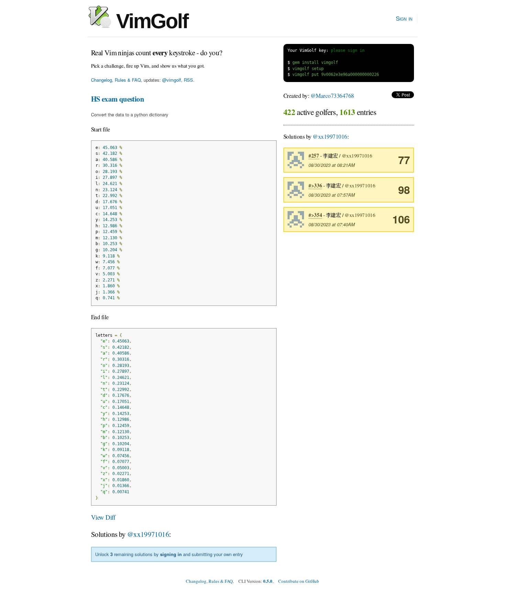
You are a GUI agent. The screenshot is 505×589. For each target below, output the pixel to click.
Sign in (404, 18)
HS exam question (117, 99)
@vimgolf (171, 80)
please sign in (347, 50)
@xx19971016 (148, 534)
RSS (188, 80)
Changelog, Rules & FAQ (116, 80)
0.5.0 (267, 581)
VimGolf (149, 21)
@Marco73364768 (332, 96)
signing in (171, 554)
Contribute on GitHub (298, 581)
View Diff (103, 517)
